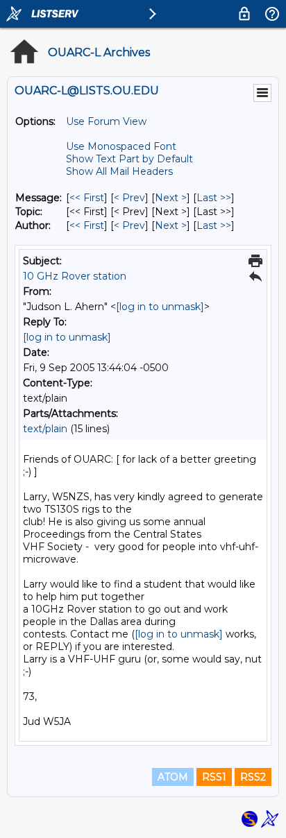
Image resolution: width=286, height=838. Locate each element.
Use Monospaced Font (121, 146)
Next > (171, 197)
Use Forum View (106, 121)
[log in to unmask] (160, 306)
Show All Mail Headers (119, 171)
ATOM (173, 777)
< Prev (129, 197)
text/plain (45, 428)
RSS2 (253, 777)
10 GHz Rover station (74, 276)
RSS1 (214, 777)
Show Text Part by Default (129, 159)
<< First (86, 197)
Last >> (213, 197)
